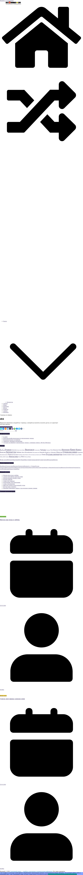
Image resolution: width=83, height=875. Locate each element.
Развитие (5, 409)
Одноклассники (70, 452)
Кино (73, 449)
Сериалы (76, 454)
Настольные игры (36, 452)
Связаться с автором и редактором (12, 441)
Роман (44, 454)
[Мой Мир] (17, 429)
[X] (10, 429)
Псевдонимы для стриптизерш (11, 482)
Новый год (47, 452)
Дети (51, 449)
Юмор (5, 405)
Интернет (6, 412)
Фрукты (26, 456)
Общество (59, 452)
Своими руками (66, 454)
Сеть (79, 454)
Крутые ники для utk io (9, 486)
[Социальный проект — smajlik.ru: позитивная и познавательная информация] (41, 69)
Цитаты (55, 460)
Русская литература (54, 454)
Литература (9, 402)
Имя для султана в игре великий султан (14, 485)
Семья (72, 454)
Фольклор (50, 460)
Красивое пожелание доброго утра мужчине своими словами (20, 488)
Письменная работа (4, 454)
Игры (60, 449)
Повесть (10, 454)
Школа (29, 456)
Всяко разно (3, 460)
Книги (5, 321)
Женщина (55, 449)
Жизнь (5, 408)
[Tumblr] (21, 429)
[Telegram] (8, 429)
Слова (41, 460)
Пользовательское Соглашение (11, 439)
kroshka (2, 788)
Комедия (2, 452)
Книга (78, 449)
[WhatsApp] (15, 429)
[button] (43, 400)
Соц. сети (2, 456)
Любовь (5, 403)
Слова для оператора (9, 484)
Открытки (80, 452)
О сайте (5, 437)
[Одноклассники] (5, 429)
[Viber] (12, 429)
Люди (23, 452)
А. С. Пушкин (6, 450)
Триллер (7, 456)
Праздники (27, 460)
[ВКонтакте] (3, 429)
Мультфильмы (28, 452)
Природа (27, 454)
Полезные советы (21, 454)
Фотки (19, 456)
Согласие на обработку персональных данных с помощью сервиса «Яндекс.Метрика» (27, 442)
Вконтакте (29, 449)
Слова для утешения (9, 481)
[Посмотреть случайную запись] (41, 152)
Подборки (21, 460)
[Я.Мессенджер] (1, 429)
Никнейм (42, 452)
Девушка (43, 450)
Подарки (15, 454)
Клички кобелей (7, 479)
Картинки (6, 406)
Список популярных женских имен (13, 476)
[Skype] (19, 429)
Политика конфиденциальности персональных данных (18, 438)
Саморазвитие (35, 460)
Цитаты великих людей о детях (12, 478)
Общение (53, 452)
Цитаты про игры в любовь (10, 475)
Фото (22, 456)
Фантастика (13, 456)
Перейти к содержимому (7, 0)
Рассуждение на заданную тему (35, 454)
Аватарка (14, 449)
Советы (5, 410)
